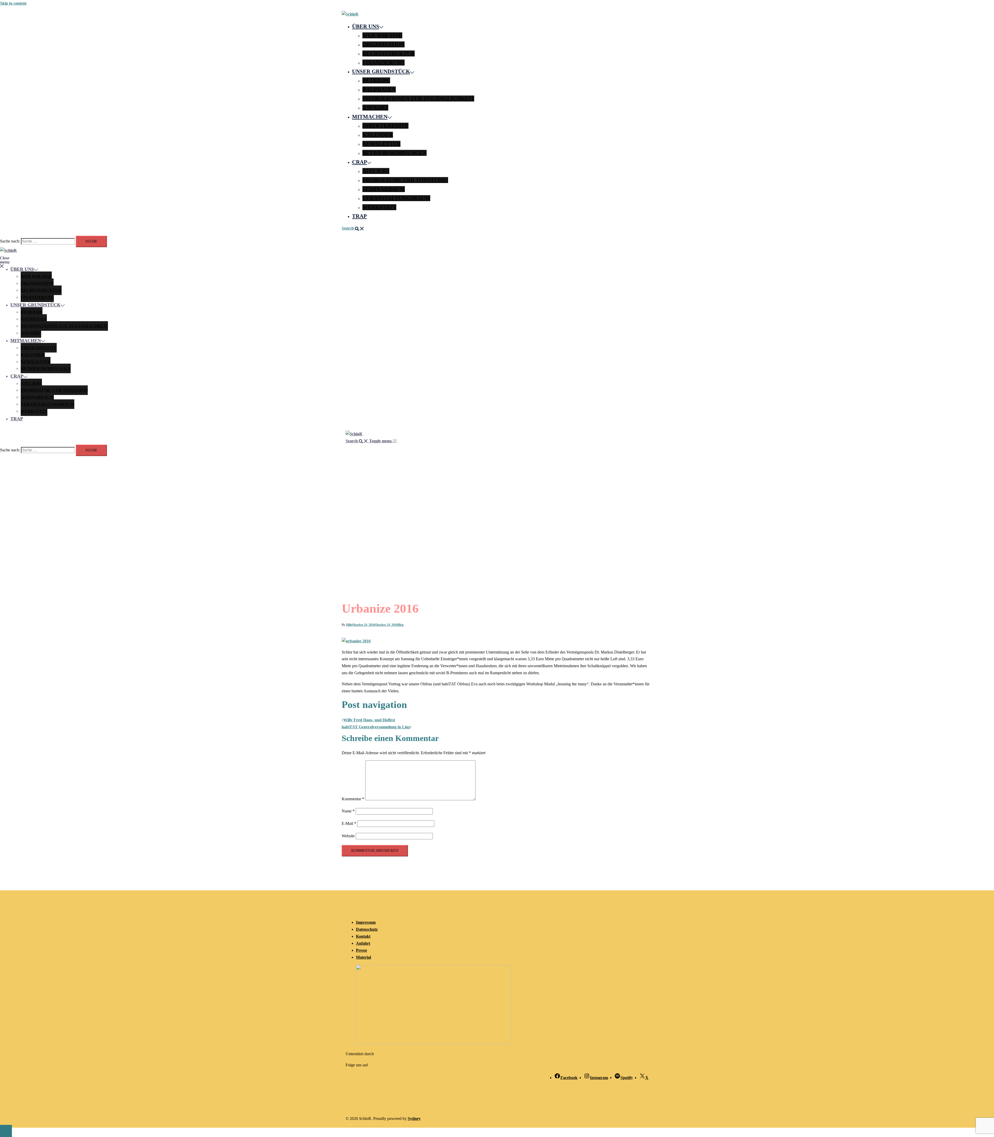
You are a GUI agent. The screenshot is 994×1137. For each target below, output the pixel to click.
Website (348, 836)
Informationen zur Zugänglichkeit (418, 98)
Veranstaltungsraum (396, 198)
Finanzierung (383, 62)
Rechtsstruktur (388, 53)
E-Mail (349, 823)
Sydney (414, 1118)
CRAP (359, 162)
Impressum (366, 922)
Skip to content (13, 3)
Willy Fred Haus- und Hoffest (369, 720)
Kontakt (363, 936)
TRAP (359, 216)
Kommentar (353, 799)
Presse (361, 950)
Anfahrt (375, 108)
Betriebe (376, 80)
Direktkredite (385, 126)
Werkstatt (379, 207)
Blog (401, 625)
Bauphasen (379, 89)
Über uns (365, 26)
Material (363, 957)
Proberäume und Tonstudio (405, 180)
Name (348, 811)
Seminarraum (383, 189)
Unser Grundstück (381, 71)
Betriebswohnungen (394, 153)
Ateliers (375, 171)
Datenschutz (367, 929)
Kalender (377, 135)
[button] (353, 228)
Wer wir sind (382, 35)
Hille (349, 625)
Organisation (383, 44)
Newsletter (381, 144)
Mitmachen (370, 117)
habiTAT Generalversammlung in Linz (376, 727)
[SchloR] (350, 14)
